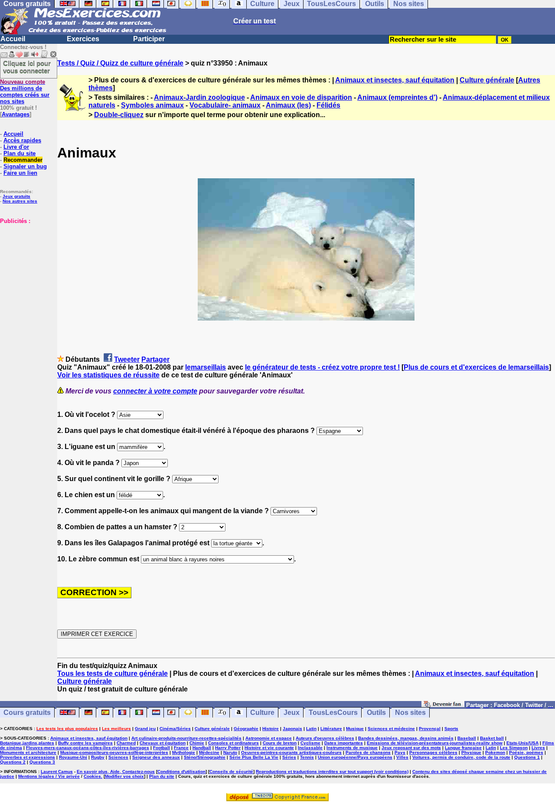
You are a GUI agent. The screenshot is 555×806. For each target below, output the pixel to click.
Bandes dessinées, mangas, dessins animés (406, 738)
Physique (471, 752)
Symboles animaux (152, 105)
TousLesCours (333, 712)
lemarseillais (205, 367)
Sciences (118, 757)
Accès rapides (22, 140)
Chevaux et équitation (163, 742)
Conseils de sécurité (231, 771)
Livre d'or (16, 147)
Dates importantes (343, 742)
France (181, 747)
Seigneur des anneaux (156, 757)
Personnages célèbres (433, 752)
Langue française (463, 747)
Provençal (430, 728)
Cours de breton (280, 742)
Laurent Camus (57, 771)
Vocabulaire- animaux (225, 105)
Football (161, 747)
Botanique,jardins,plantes (27, 742)
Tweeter (127, 359)
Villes (402, 757)
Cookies (92, 776)
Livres (538, 747)
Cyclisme (310, 742)
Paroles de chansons (368, 752)
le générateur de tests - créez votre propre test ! (322, 367)
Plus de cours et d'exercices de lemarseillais (476, 367)
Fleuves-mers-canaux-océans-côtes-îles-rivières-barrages (87, 747)
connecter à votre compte (155, 391)
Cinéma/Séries (175, 728)
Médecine (209, 752)
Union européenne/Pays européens (355, 757)
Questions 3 (42, 762)
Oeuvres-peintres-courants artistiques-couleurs (291, 752)
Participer (149, 39)
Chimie (196, 742)
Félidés (328, 105)
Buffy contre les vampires (85, 742)
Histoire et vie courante (269, 747)
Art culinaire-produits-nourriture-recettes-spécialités (186, 738)
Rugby (97, 757)
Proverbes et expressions (27, 757)
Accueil (12, 39)
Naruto (230, 752)
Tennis (307, 757)
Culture (262, 712)
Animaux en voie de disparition (301, 97)
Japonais (292, 728)
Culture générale (487, 80)
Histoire (270, 728)
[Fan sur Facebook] (442, 704)
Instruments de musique (352, 747)
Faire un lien (20, 173)
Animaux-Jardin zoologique (199, 97)
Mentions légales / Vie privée (49, 776)
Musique (355, 728)
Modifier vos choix (124, 776)
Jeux (292, 712)
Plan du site (19, 153)
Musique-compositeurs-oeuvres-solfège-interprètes (114, 752)
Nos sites (410, 712)
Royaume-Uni (73, 757)
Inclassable (310, 747)
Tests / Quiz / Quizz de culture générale (120, 63)
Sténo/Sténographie (204, 757)
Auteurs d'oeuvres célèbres (325, 738)
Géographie (246, 728)
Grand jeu (145, 728)
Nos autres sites (20, 201)
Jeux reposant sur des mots (411, 747)
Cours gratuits (27, 712)
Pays (400, 752)
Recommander (22, 160)
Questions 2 (13, 762)
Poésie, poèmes (526, 752)
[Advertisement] (26, 267)
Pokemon (495, 752)
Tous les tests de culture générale (112, 673)
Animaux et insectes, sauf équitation (394, 80)
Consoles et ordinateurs (233, 742)
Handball (202, 747)
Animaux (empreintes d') (397, 97)
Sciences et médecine (391, 728)
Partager (155, 359)
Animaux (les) (288, 105)
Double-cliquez (119, 114)
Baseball (466, 738)
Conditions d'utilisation (181, 771)
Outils (376, 712)
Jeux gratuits (16, 196)
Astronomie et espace (268, 738)
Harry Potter (228, 747)
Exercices (83, 39)
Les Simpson (514, 747)
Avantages (15, 114)
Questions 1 (527, 757)
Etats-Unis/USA (522, 742)
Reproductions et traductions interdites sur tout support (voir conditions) (332, 771)
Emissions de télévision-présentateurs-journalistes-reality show (435, 742)
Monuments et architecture (28, 752)
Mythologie (183, 752)
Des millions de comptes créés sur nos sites (24, 92)
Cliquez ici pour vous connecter (27, 66)
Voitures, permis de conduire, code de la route (461, 757)
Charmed (126, 742)
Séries (289, 757)
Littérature (331, 728)
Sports (451, 728)
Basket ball (492, 738)
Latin (311, 728)
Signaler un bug (25, 166)
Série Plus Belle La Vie (253, 757)
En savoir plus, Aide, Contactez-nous (116, 771)
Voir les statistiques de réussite (108, 375)
